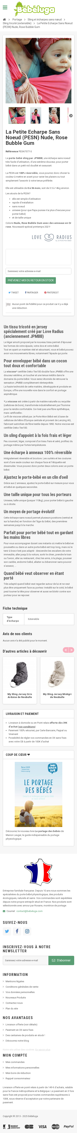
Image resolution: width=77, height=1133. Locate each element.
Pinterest (52, 292)
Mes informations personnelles (22, 1067)
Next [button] (71, 650)
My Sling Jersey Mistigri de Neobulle (57, 696)
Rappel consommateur (18, 1078)
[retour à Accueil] (4, 19)
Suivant (71, 115)
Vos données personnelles (20, 992)
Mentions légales (15, 981)
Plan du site (12, 1008)
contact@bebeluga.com (29, 911)
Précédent (6, 115)
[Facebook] (17, 931)
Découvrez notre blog (17, 1040)
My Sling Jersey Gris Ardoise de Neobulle (19, 696)
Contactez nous (14, 1003)
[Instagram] (27, 931)
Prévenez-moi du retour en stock (31, 280)
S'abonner (63, 960)
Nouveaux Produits (16, 997)
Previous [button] (65, 650)
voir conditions (27, 726)
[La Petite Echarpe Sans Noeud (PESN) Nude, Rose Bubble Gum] (17, 115)
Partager (32, 292)
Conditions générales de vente (22, 986)
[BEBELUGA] (34, 8)
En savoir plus (42, 1049)
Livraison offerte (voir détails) (21, 1024)
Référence (12, 151)
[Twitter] (7, 931)
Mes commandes (15, 1062)
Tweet (15, 292)
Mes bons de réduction (18, 1073)
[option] (19, 680)
